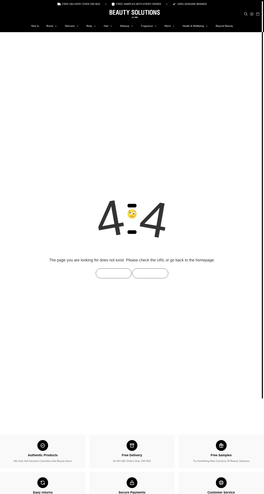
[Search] (246, 14)
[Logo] (132, 14)
